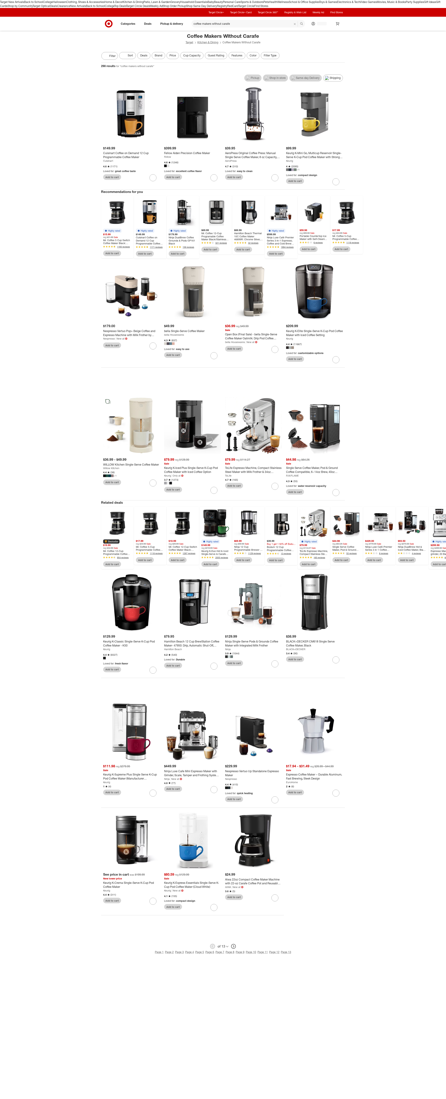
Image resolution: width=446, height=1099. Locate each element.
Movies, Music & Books (391, 2)
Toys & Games (328, 2)
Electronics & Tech (348, 2)
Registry (222, 6)
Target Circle (246, 6)
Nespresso (109, 338)
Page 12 (274, 952)
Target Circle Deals (138, 6)
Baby (210, 2)
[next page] (233, 946)
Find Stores (261, 6)
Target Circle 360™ (268, 12)
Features (237, 55)
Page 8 (230, 952)
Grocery (175, 2)
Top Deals (120, 6)
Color (253, 55)
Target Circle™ (216, 12)
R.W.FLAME (292, 475)
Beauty (218, 2)
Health (273, 2)
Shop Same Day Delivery (201, 6)
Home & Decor (113, 2)
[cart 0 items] (337, 24)
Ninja (228, 649)
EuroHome (292, 782)
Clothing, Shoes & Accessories (85, 2)
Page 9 (240, 952)
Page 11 (262, 952)
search (301, 24)
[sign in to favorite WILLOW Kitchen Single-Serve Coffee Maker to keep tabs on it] (152, 483)
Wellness (283, 2)
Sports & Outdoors (252, 2)
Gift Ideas (430, 2)
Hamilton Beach (173, 649)
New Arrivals (78, 6)
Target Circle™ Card (241, 12)
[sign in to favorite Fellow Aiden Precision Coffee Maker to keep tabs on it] (213, 177)
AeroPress (231, 160)
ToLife (228, 475)
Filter (112, 56)
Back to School (33, 2)
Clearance (63, 6)
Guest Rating (216, 55)
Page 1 (159, 952)
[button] (112, 231)
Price (173, 55)
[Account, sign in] (320, 24)
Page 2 (169, 952)
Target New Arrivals (12, 2)
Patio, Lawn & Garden (157, 2)
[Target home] (109, 24)
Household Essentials (193, 2)
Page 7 (220, 952)
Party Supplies (415, 2)
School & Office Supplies (304, 2)
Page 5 (199, 952)
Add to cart (112, 177)
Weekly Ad (156, 6)
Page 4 (189, 952)
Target (189, 42)
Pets (266, 2)
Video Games (368, 2)
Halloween (59, 2)
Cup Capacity (192, 55)
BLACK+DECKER (295, 649)
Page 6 (209, 952)
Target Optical (41, 6)
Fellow (167, 156)
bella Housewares (174, 334)
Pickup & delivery (171, 23)
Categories (128, 23)
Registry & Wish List (295, 12)
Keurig (289, 160)
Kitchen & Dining (133, 2)
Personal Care (232, 2)
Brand (158, 55)
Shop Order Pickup (174, 6)
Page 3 (179, 952)
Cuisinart (108, 160)
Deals (53, 6)
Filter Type (270, 55)
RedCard (232, 6)
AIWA (228, 887)
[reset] (295, 24)
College (48, 2)
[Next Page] (341, 56)
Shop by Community (20, 6)
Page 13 (286, 952)
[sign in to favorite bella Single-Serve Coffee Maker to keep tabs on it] (213, 355)
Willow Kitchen (111, 468)
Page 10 (251, 952)
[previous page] (212, 946)
